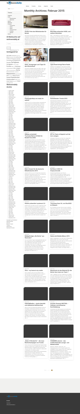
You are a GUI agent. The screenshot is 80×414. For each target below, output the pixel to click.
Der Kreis (18, 58)
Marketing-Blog (10, 221)
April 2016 (11, 196)
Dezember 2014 (12, 217)
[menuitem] (28, 6)
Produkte (10, 24)
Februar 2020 (11, 136)
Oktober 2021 (11, 110)
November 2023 (12, 97)
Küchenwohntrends (10, 71)
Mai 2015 (10, 211)
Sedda (16, 79)
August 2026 (11, 90)
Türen (7, 82)
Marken (9, 21)
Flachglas (14, 64)
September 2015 (12, 206)
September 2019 (12, 143)
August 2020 (11, 128)
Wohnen (11, 32)
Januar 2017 (11, 185)
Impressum (8, 402)
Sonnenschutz (15, 81)
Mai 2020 (11, 132)
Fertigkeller (10, 64)
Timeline (8, 225)
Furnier (9, 66)
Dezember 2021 (12, 107)
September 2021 (12, 111)
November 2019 (12, 140)
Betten (8, 57)
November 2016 (12, 187)
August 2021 (11, 112)
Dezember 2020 (12, 123)
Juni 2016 (11, 194)
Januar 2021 (11, 122)
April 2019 (11, 149)
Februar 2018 (11, 168)
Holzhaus (17, 66)
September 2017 (12, 174)
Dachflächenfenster (13, 58)
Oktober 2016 (11, 188)
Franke (17, 64)
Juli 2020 (11, 130)
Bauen (11, 28)
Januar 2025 (11, 95)
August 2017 (11, 175)
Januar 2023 (11, 98)
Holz (14, 66)
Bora (10, 57)
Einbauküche (17, 60)
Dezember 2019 (12, 139)
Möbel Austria (16, 75)
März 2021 (11, 119)
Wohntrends (11, 82)
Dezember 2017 (12, 170)
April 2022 (11, 102)
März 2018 (11, 166)
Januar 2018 (11, 169)
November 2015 (12, 203)
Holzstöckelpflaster (10, 68)
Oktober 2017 (11, 173)
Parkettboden (15, 77)
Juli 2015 (10, 208)
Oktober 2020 (12, 126)
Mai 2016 (10, 195)
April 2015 (11, 212)
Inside (9, 16)
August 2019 (11, 144)
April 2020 (11, 133)
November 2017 (12, 171)
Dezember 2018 (12, 154)
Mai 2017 (10, 179)
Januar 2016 (11, 200)
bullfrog (14, 57)
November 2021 (12, 109)
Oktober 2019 (11, 141)
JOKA (7, 70)
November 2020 (12, 124)
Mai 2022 (11, 101)
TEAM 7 (19, 81)
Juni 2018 (11, 162)
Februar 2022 (11, 105)
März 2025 (11, 93)
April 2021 (11, 118)
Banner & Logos (10, 223)
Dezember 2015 (12, 202)
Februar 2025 (11, 94)
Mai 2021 (10, 116)
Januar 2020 (11, 137)
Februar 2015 (11, 215)
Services (8, 222)
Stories (9, 34)
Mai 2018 (10, 164)
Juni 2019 (11, 147)
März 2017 (11, 182)
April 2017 (11, 181)
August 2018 (11, 160)
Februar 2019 (11, 152)
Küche (18, 70)
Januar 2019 (11, 153)
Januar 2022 (11, 106)
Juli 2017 (10, 177)
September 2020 (12, 127)
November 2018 (12, 156)
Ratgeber (12, 8)
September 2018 (12, 158)
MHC (8, 75)
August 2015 (11, 207)
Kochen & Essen (13, 29)
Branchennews (13, 18)
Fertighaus (15, 62)
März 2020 (11, 135)
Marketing (10, 22)
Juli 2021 (10, 114)
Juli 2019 (10, 145)
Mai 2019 (10, 148)
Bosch (12, 57)
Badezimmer (18, 55)
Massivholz (11, 74)
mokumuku (10, 75)
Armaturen (14, 55)
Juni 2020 (11, 131)
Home (9, 8)
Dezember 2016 (12, 186)
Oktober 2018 (11, 157)
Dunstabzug (9, 60)
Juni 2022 (11, 99)
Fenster (9, 62)
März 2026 (11, 92)
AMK (10, 55)
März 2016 (11, 198)
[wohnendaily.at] (14, 3)
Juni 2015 (11, 209)
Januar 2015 (11, 216)
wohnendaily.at (14, 220)
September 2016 (12, 190)
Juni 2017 (11, 178)
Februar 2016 (11, 199)
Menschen (12, 19)
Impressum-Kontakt (11, 227)
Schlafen (11, 31)
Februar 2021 (11, 120)
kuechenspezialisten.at (12, 70)
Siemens (19, 79)
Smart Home (10, 81)
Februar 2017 (11, 183)
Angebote (10, 15)
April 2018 (11, 165)
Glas (12, 66)
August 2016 (11, 191)
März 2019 (11, 150)
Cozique (8, 58)
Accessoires (12, 25)
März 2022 (11, 103)
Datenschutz (9, 226)
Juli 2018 (10, 161)
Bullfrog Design (18, 57)
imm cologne (16, 68)
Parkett (9, 77)
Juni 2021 (11, 115)
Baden (11, 26)
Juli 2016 (10, 192)
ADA (8, 55)
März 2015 (11, 213)
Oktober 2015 (11, 204)
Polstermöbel (11, 79)
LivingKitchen (16, 71)
